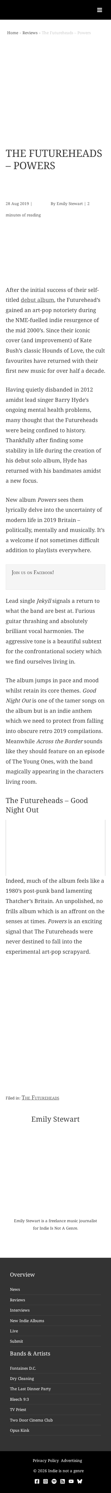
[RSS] (62, 1481)
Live (14, 1331)
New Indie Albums (27, 1320)
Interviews (20, 1310)
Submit (16, 1341)
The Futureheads (40, 1097)
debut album (37, 300)
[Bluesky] (79, 1481)
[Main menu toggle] (100, 10)
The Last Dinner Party (30, 1388)
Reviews (17, 1299)
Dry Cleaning (22, 1378)
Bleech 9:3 (19, 1399)
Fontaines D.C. (23, 1368)
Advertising (71, 1460)
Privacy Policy (46, 1460)
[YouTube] (71, 1481)
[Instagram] (45, 1481)
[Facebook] (37, 1481)
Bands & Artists (30, 1353)
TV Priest (18, 1409)
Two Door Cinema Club (31, 1420)
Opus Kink (19, 1430)
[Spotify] (54, 1481)
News (15, 1289)
